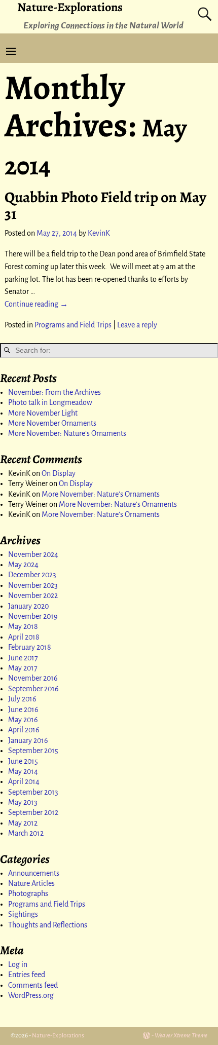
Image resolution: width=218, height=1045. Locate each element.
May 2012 (23, 823)
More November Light (43, 413)
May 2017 (23, 668)
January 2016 (28, 740)
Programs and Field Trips (73, 325)
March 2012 (26, 833)
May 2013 (23, 802)
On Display (59, 473)
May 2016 (23, 720)
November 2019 (33, 616)
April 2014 (24, 781)
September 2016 (33, 689)
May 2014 (23, 771)
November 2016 (33, 678)
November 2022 (33, 595)
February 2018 (29, 647)
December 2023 (32, 575)
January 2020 (28, 606)
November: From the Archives (54, 392)
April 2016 (24, 730)
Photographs (28, 893)
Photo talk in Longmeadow (50, 402)
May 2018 (23, 626)
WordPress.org (31, 995)
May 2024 (23, 565)
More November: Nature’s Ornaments (67, 433)
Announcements (33, 873)
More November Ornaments (52, 423)
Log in (17, 964)
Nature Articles (31, 883)
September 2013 (33, 792)
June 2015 (23, 761)
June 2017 (23, 658)
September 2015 (33, 751)
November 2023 (33, 585)
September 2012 (33, 812)
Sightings (23, 914)
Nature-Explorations (58, 1035)
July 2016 (22, 699)
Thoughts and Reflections (47, 925)
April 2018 (24, 637)
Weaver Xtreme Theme (181, 1035)
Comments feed (33, 985)
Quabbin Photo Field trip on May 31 (105, 205)
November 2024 (33, 554)
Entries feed (26, 975)
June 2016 (23, 709)
